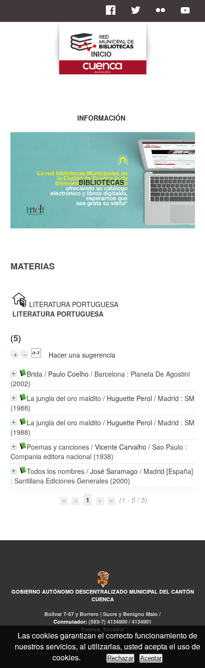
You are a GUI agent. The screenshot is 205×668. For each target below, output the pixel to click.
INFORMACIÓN (101, 118)
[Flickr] (163, 10)
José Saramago (114, 471)
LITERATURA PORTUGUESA (73, 304)
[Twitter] (138, 10)
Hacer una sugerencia (82, 355)
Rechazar (120, 658)
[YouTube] (187, 10)
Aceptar (151, 658)
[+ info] (13, 373)
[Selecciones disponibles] (36, 355)
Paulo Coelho (68, 374)
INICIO (101, 54)
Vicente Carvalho (120, 447)
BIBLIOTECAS (101, 182)
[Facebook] (113, 10)
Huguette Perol (129, 398)
